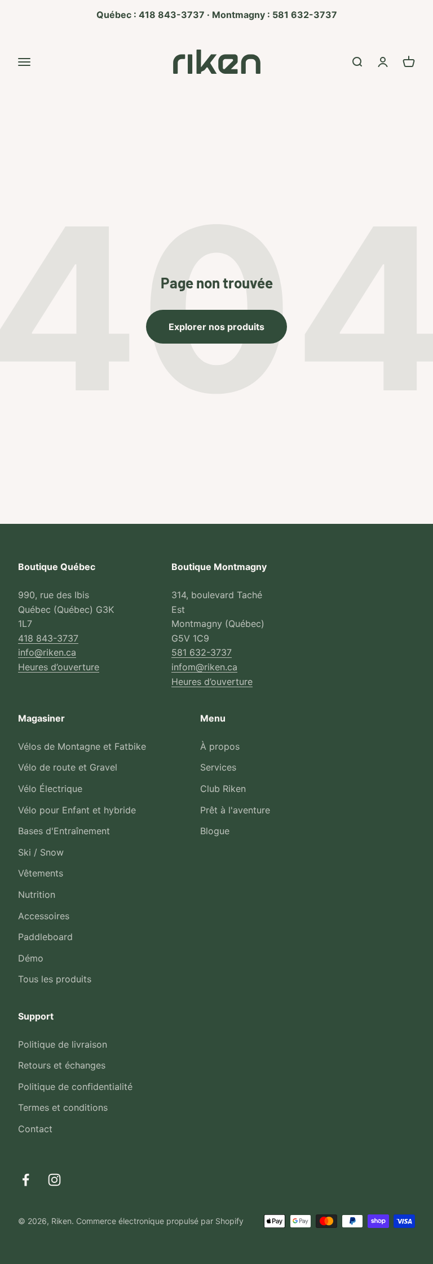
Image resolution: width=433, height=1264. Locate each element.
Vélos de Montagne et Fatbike (82, 746)
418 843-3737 (48, 638)
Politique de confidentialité (75, 1086)
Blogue (214, 830)
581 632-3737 (201, 652)
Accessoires (43, 916)
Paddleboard (45, 936)
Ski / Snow (41, 852)
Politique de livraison (62, 1044)
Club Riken (223, 788)
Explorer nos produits (216, 326)
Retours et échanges (61, 1065)
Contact (35, 1128)
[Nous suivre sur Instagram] (54, 1179)
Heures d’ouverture (58, 667)
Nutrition (36, 894)
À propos (220, 746)
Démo (30, 958)
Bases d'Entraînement (64, 830)
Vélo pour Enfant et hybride (77, 810)
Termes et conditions (63, 1107)
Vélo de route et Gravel (67, 767)
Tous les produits (54, 979)
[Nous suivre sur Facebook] (25, 1179)
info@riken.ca (47, 652)
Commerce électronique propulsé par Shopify (160, 1221)
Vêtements (40, 873)
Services (218, 767)
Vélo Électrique (50, 788)
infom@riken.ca (204, 667)
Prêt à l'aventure (235, 810)
